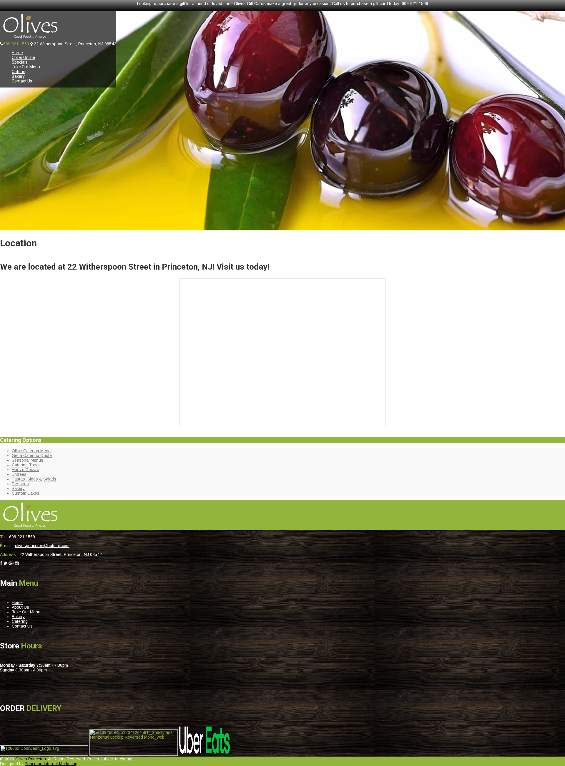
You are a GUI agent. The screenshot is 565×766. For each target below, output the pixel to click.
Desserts (20, 483)
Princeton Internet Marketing (51, 763)
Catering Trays (26, 465)
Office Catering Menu (31, 450)
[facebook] (1, 563)
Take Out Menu (26, 67)
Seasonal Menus (27, 460)
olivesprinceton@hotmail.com (42, 545)
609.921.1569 (16, 44)
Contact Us (22, 81)
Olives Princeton (30, 759)
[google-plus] (11, 563)
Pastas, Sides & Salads (34, 479)
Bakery (18, 76)
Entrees (19, 474)
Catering (20, 71)
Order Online (23, 57)
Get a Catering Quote (32, 455)
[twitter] (5, 563)
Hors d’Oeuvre (25, 469)
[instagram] (17, 563)
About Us (20, 607)
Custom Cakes (25, 493)
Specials (19, 62)
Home (17, 52)
